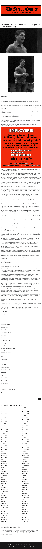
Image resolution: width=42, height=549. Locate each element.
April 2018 (3, 469)
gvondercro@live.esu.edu (6, 534)
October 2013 (25, 505)
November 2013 (4, 505)
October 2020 (4, 449)
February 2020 (25, 453)
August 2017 (24, 475)
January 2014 (4, 503)
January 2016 (25, 487)
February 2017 (25, 479)
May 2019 (3, 459)
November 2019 (25, 455)
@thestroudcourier (5, 392)
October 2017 (25, 473)
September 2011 (25, 521)
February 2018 (4, 471)
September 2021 (25, 441)
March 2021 (24, 443)
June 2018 (3, 467)
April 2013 (3, 509)
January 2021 (25, 445)
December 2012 (25, 511)
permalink (35, 317)
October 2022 (4, 437)
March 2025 (3, 417)
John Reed (15, 317)
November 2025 (25, 411)
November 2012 (4, 513)
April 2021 (3, 443)
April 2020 (24, 451)
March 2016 (24, 485)
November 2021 (25, 439)
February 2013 (4, 511)
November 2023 (4, 429)
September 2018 (25, 465)
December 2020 (4, 447)
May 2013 (24, 507)
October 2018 (4, 465)
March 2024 (3, 425)
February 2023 (4, 435)
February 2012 (25, 517)
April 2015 (3, 493)
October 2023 (25, 429)
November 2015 (4, 489)
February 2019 (25, 461)
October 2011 (4, 521)
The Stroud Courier (5, 22)
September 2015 (4, 491)
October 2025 (4, 413)
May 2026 (3, 407)
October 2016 (4, 483)
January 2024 (4, 427)
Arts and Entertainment (17, 546)
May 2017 (3, 477)
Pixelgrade (31, 544)
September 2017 (4, 475)
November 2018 (25, 463)
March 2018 (24, 469)
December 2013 (25, 503)
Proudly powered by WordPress (14, 544)
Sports (30, 546)
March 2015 (24, 493)
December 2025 (4, 411)
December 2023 (25, 427)
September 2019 (25, 457)
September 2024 (25, 421)
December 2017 (25, 471)
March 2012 (3, 517)
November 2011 (25, 519)
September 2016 (25, 483)
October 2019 (4, 457)
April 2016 (3, 485)
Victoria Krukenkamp (21, 317)
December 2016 (4, 481)
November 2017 (4, 473)
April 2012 (24, 515)
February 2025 (25, 417)
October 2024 (4, 421)
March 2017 (3, 479)
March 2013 (24, 509)
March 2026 (3, 409)
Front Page (9, 546)
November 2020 (25, 447)
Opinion (34, 546)
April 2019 (24, 459)
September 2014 (25, 497)
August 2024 (3, 423)
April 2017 (24, 477)
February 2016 (4, 487)
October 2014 (4, 497)
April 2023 (3, 433)
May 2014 (3, 499)
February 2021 (4, 445)
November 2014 (25, 495)
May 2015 (24, 491)
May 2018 (24, 467)
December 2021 (4, 439)
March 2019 (3, 461)
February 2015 (4, 495)
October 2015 (25, 489)
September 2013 (4, 507)
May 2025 (3, 415)
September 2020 (25, 449)
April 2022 (24, 437)
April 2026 (24, 407)
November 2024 (25, 419)
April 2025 (24, 415)
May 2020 (3, 451)
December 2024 (4, 419)
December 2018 (4, 463)
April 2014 (24, 499)
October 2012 (25, 513)
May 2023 (24, 431)
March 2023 (24, 433)
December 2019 (4, 455)
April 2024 (24, 423)
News (16, 22)
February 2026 (25, 409)
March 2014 (3, 501)
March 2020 (3, 453)
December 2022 (25, 435)
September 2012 (4, 515)
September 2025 (25, 413)
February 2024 (25, 425)
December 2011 (4, 519)
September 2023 (4, 431)
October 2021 (4, 441)
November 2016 (25, 481)
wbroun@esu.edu (4, 383)
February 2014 (25, 501)
